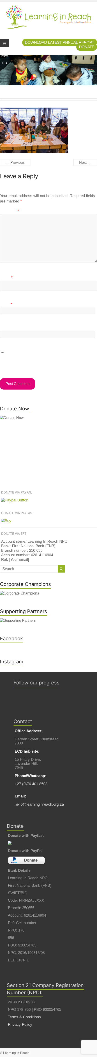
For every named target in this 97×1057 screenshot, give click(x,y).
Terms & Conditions (24, 1017)
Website (7, 328)
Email (6, 304)
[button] (59, 42)
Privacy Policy (20, 1024)
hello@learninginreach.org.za (39, 804)
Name (6, 277)
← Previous (15, 162)
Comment (9, 211)
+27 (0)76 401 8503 (31, 784)
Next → (85, 162)
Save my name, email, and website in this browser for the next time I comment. (48, 360)
